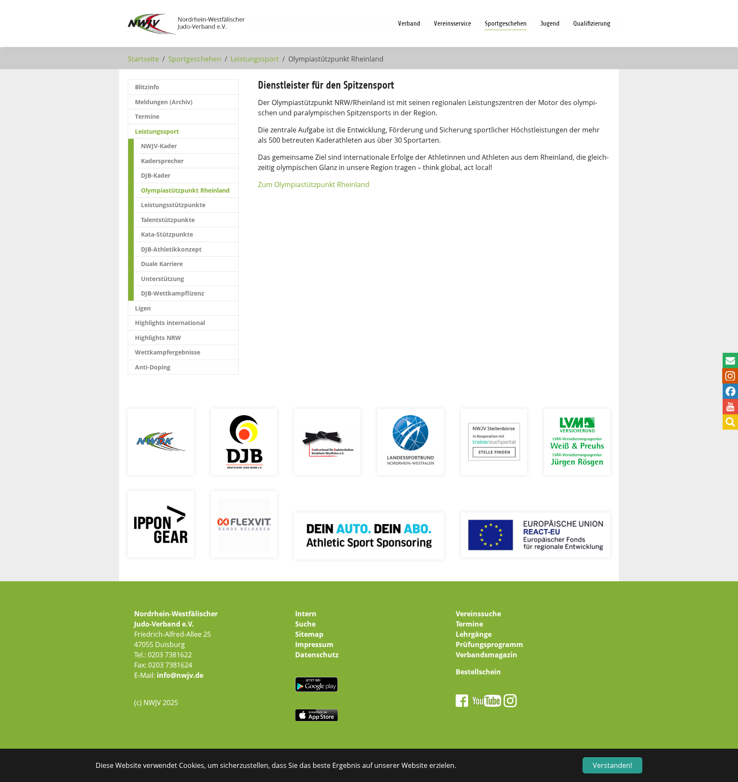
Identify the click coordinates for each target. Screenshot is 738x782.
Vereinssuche (478, 613)
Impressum (314, 644)
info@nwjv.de (180, 675)
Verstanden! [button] (612, 765)
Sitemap (309, 634)
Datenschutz (317, 654)
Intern (305, 613)
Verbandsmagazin (486, 654)
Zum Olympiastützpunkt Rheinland (313, 184)
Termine (469, 624)
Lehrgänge (474, 634)
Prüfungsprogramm (489, 644)
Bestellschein (478, 672)
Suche (305, 624)
